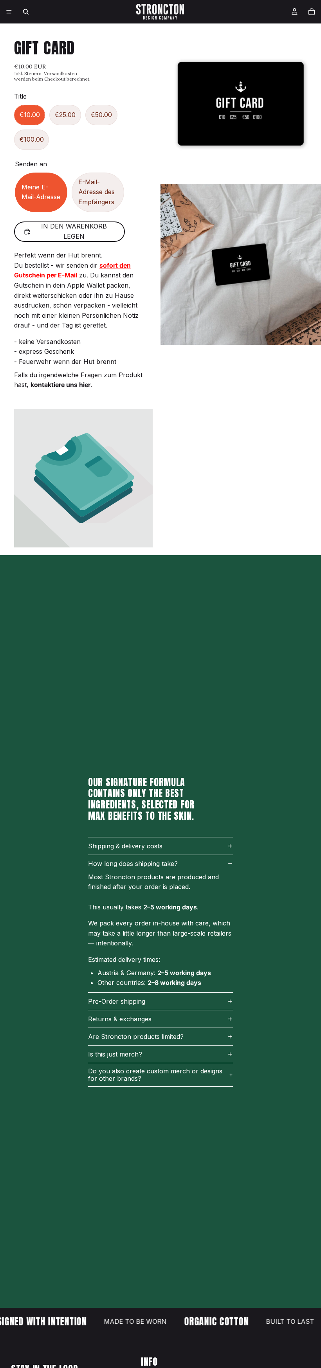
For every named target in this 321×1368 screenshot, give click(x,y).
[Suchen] (25, 11)
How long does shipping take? (133, 864)
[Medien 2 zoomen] (240, 264)
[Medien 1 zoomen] (240, 103)
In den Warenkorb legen (74, 231)
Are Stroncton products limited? (136, 1036)
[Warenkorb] (311, 11)
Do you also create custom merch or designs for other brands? (155, 1074)
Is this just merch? (115, 1054)
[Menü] (9, 12)
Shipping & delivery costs (125, 846)
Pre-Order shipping (116, 1001)
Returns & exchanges (119, 1019)
